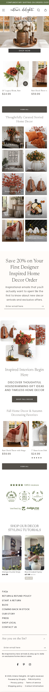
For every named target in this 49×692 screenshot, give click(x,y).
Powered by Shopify (17, 679)
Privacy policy (17, 683)
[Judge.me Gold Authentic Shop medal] (24, 496)
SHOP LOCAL (9, 622)
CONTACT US (9, 627)
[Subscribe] (43, 306)
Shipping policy (15, 686)
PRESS (5, 618)
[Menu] (3, 10)
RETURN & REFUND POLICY (16, 596)
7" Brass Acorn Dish (39, 450)
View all (24, 109)
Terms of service (33, 683)
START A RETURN (11, 600)
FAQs (5, 591)
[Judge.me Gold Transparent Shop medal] (37, 496)
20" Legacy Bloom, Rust (11, 91)
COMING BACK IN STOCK (16, 609)
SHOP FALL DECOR (24, 399)
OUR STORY (8, 613)
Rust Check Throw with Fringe (14, 450)
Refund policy (34, 679)
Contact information (34, 686)
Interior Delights (19, 676)
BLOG (5, 604)
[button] (38, 10)
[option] (12, 555)
